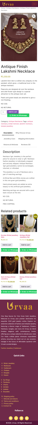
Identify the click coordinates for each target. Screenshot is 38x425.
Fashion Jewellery (7, 348)
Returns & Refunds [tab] (11, 145)
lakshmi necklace (26, 124)
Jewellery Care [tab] (9, 139)
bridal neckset (13, 124)
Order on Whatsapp (19, 115)
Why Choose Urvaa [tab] (23, 133)
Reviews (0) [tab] (25, 145)
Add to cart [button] (7, 245)
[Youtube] (21, 418)
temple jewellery (7, 126)
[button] (33, 16)
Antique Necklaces (12, 8)
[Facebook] (11, 418)
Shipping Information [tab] (26, 139)
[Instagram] (16, 418)
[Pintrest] (27, 418)
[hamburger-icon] (34, 4)
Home (3, 8)
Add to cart (13, 112)
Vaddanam (18, 348)
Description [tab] (8, 133)
